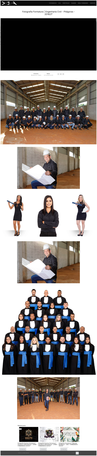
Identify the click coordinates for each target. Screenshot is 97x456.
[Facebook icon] (72, 452)
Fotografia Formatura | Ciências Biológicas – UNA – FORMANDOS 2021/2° (68, 445)
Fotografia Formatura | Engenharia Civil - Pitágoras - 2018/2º (48, 12)
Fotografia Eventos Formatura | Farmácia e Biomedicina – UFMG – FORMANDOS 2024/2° (27, 445)
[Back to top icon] (77, 453)
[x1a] (9, 3)
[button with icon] (58, 74)
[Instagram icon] (74, 452)
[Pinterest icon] (73, 452)
